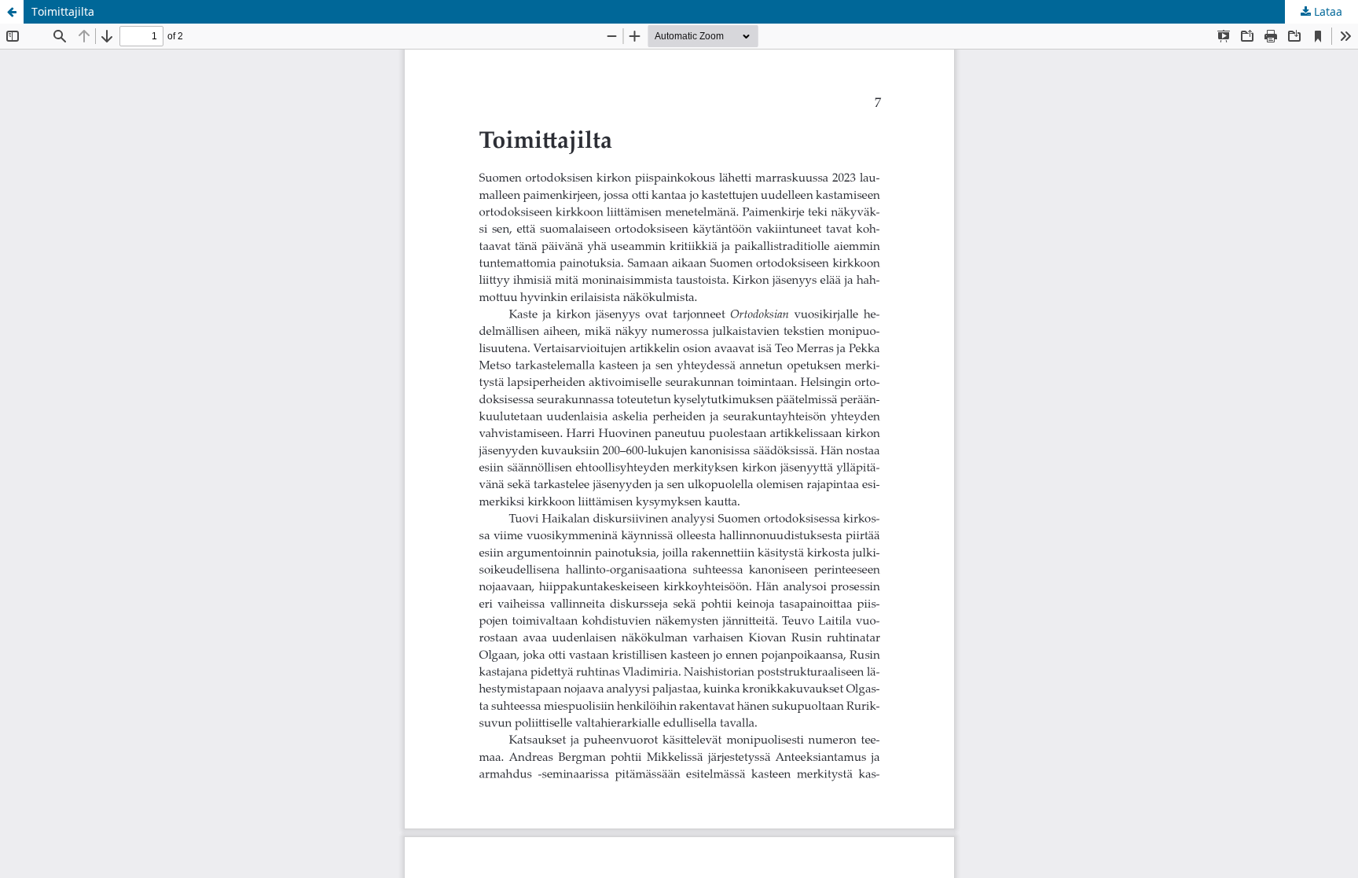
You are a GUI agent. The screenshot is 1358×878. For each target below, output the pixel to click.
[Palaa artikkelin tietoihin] (12, 12)
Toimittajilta (62, 11)
